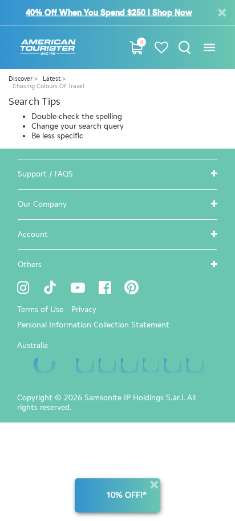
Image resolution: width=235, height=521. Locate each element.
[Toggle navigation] (209, 47)
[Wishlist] (161, 47)
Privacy (83, 309)
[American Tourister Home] (48, 47)
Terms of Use (40, 309)
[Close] (154, 485)
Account (33, 234)
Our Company (42, 204)
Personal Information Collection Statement (93, 325)
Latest (52, 79)
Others (30, 264)
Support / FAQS (45, 174)
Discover (21, 79)
